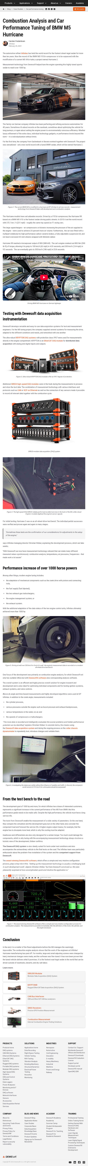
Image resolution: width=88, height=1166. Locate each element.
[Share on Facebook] (49, 9)
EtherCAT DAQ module (53, 341)
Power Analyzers (9, 1085)
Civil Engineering (52, 1053)
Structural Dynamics (32, 1067)
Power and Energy (52, 1070)
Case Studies (29, 1123)
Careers (68, 3)
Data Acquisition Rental (11, 1104)
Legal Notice (7, 1139)
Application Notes (31, 1121)
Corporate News (30, 1126)
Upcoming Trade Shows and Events (11, 1124)
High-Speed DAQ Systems (9, 1073)
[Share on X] (52, 9)
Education (50, 1056)
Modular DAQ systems (11, 1069)
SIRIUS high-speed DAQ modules (25, 384)
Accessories (7, 1101)
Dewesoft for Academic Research (53, 1135)
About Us (6, 1118)
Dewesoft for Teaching (54, 1131)
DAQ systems (8, 1050)
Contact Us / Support (75, 1048)
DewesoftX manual (75, 1069)
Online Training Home (76, 1121)
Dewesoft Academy (53, 1118)
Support (40, 3)
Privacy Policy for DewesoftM (9, 1132)
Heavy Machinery (52, 1061)
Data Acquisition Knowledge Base (31, 1130)
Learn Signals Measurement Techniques (73, 1135)
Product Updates (31, 1137)
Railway (49, 1072)
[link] (34, 9)
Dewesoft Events (31, 1134)
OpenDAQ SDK (73, 1071)
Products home (8, 1048)
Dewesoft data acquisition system (20, 728)
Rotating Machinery (32, 1064)
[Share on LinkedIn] (46, 9)
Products (8, 3)
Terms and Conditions (11, 1136)
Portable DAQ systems (11, 1066)
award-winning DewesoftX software (21, 861)
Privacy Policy (8, 1128)
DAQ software (8, 1093)
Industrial (49, 1064)
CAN (19, 390)
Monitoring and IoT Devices (9, 1089)
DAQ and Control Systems (9, 1078)
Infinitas (24, 53)
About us (54, 3)
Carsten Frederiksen (17, 41)
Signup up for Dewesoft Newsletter (33, 1141)
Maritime (49, 1067)
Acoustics (28, 1075)
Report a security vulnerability (9, 1143)
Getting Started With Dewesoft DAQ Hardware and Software (75, 1126)
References (7, 1121)
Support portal (73, 1063)
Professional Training (75, 1118)
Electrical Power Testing (30, 1071)
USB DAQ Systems (9, 1053)
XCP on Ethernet (30, 390)
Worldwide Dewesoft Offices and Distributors (76, 1051)
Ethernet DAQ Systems (11, 1056)
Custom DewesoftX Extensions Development (75, 1148)
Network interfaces (10, 1095)
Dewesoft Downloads (76, 1055)
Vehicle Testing (30, 1056)
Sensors (6, 1098)
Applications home (31, 1048)
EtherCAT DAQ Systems (8, 1060)
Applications (24, 3)
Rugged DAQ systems (11, 1064)
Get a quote (80, 9)
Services (6, 1106)
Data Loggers (7, 1082)
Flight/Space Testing (32, 1053)
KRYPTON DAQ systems (26, 338)
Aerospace (50, 1048)
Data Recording (30, 1050)
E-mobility (50, 1059)
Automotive (50, 1050)
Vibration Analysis (31, 1061)
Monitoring (28, 1077)
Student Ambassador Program (54, 1127)
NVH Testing (29, 1059)
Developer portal (74, 1066)
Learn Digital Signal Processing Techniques (76, 1141)
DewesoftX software (37, 678)
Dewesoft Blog (30, 1118)
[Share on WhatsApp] (54, 9)
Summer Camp (51, 1123)
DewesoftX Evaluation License (76, 1059)
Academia (50, 1121)
